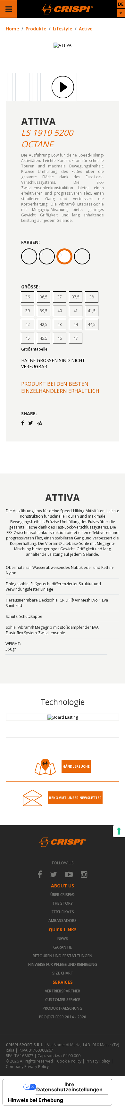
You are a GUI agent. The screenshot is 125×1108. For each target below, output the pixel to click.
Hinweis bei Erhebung (35, 1100)
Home (12, 29)
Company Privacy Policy (27, 1066)
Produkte (36, 29)
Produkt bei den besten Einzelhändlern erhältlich (60, 387)
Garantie (62, 947)
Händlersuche (76, 766)
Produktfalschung (62, 1008)
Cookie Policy (69, 1061)
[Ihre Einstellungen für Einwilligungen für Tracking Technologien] (119, 831)
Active (85, 29)
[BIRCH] (29, 256)
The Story (62, 903)
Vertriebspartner (62, 991)
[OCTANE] (64, 256)
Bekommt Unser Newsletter (75, 798)
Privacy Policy (98, 1061)
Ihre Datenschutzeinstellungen (69, 1087)
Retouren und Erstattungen (62, 955)
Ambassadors (62, 920)
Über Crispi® (62, 894)
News (62, 938)
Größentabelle (34, 349)
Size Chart (62, 973)
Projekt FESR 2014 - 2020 (62, 1017)
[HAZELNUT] (47, 256)
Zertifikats (62, 912)
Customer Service (62, 999)
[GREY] (82, 256)
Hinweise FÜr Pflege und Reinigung (62, 964)
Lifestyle (62, 29)
